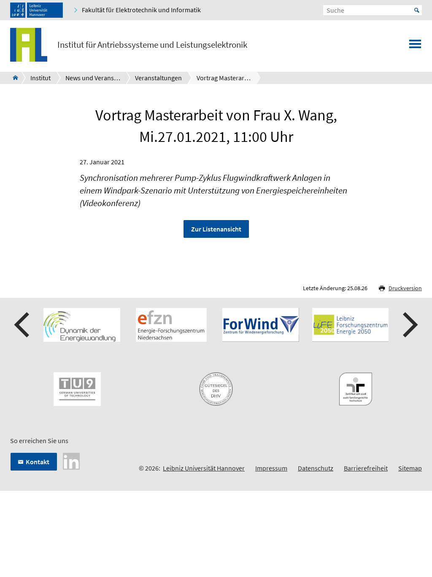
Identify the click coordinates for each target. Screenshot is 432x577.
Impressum (271, 468)
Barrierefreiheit (366, 468)
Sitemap (410, 468)
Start (417, 10)
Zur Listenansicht (216, 229)
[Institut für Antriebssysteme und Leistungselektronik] (13, 78)
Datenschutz (315, 468)
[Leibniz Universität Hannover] (36, 10)
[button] (22, 324)
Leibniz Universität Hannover (204, 468)
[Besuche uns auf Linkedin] (71, 460)
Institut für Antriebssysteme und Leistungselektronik (152, 45)
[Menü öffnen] (415, 46)
